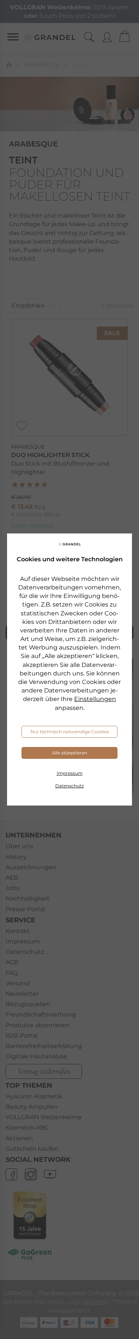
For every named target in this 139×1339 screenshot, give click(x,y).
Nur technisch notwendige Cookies (69, 731)
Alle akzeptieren (69, 753)
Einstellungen (95, 698)
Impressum (70, 773)
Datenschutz (69, 785)
